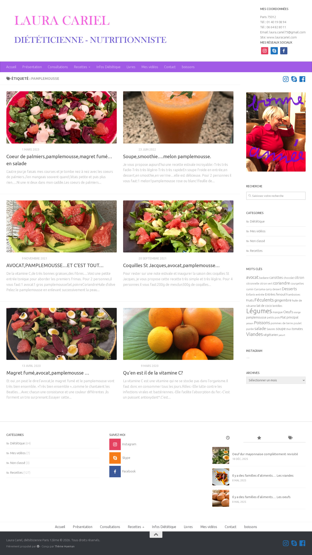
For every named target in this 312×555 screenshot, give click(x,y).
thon (288, 329)
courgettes (297, 283)
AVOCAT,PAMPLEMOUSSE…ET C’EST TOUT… (55, 265)
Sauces (271, 329)
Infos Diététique (108, 67)
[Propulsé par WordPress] (38, 546)
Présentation (32, 67)
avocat (252, 277)
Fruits (250, 300)
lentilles (277, 305)
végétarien (270, 335)
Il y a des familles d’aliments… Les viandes (263, 475)
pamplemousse (256, 317)
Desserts (289, 289)
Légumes (259, 310)
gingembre (282, 300)
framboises (293, 294)
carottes (276, 277)
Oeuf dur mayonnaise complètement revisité (265, 454)
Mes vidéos (149, 67)
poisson (249, 323)
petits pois (273, 317)
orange (297, 312)
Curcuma (259, 289)
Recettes (80, 67)
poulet (298, 323)
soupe (281, 329)
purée (250, 329)
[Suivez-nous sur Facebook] (302, 79)
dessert (276, 289)
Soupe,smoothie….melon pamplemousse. (167, 156)
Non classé (257, 241)
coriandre (281, 283)
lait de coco (264, 305)
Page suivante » (219, 411)
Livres (130, 67)
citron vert (266, 283)
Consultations (58, 67)
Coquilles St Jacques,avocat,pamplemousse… (171, 265)
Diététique (131, 366)
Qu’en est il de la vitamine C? (153, 372)
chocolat (289, 277)
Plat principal (289, 317)
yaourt (282, 335)
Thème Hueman (64, 546)
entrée (260, 294)
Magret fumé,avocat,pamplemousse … (47, 372)
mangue (278, 312)
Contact (170, 67)
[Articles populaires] (259, 438)
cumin (249, 289)
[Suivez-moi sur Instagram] (285, 79)
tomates (297, 329)
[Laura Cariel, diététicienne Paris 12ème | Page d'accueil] (87, 29)
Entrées (270, 294)
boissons (188, 67)
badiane (264, 277)
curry (269, 289)
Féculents (264, 299)
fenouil (280, 294)
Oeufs (288, 312)
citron (299, 277)
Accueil (11, 67)
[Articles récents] (227, 438)
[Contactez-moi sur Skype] (294, 79)
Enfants (250, 294)
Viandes (254, 334)
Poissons (262, 322)
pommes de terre (282, 323)
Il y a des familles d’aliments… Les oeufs (261, 497)
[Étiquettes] (290, 438)
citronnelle (252, 283)
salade (260, 328)
